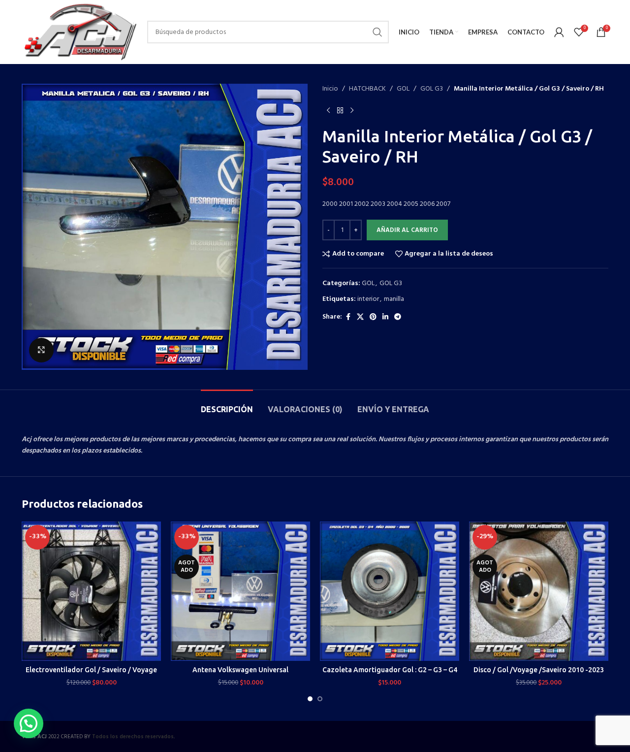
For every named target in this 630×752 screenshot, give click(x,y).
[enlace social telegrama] (397, 317)
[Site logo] (79, 32)
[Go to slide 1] (310, 698)
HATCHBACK (367, 89)
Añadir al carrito (407, 230)
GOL (403, 89)
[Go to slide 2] (319, 698)
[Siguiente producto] (352, 110)
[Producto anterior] (328, 110)
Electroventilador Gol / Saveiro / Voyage (91, 670)
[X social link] (360, 317)
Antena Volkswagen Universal (240, 670)
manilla (394, 299)
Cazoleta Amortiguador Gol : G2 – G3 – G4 (389, 670)
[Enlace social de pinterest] (373, 317)
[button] (28, 723)
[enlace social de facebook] (348, 317)
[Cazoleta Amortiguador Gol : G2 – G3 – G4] (389, 591)
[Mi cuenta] (559, 32)
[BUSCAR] (377, 32)
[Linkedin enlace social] (385, 317)
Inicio (330, 89)
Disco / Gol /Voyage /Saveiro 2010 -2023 (538, 670)
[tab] (227, 405)
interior (368, 299)
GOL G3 (431, 89)
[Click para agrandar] (41, 350)
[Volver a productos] (340, 110)
